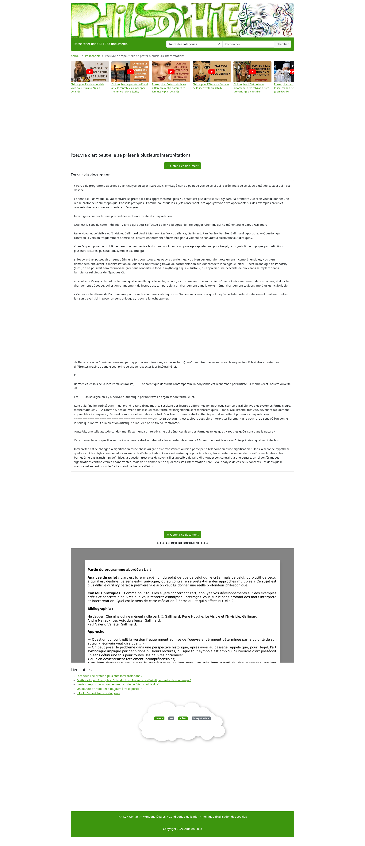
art (171, 718)
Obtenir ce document (183, 166)
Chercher (282, 44)
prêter (182, 718)
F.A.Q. (122, 816)
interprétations (201, 718)
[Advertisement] (182, 123)
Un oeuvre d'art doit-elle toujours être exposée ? (109, 689)
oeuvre (159, 718)
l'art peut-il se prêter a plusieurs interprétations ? (109, 676)
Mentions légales (154, 816)
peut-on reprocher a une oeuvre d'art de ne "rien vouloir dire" (118, 684)
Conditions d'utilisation (184, 816)
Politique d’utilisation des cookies (224, 816)
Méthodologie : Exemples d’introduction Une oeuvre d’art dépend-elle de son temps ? (134, 680)
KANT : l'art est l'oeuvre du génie (98, 693)
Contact (134, 816)
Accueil (75, 56)
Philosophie (93, 56)
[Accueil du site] (182, 18)
